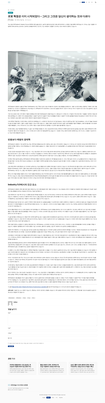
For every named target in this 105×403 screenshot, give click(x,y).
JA (86, 2)
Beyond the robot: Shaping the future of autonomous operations (29, 287)
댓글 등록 (11, 346)
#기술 (29, 297)
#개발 (24, 297)
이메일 (10, 333)
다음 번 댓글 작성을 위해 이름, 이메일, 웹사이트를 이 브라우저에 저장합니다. (26, 343)
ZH (89, 2)
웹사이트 (10, 338)
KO (83, 2)
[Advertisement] (52, 40)
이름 (9, 328)
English (44, 397)
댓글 (9, 312)
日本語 (53, 397)
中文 (57, 397)
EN (80, 2)
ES (91, 2)
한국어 (48, 397)
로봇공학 (12, 10)
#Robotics (18, 297)
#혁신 (33, 297)
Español (61, 397)
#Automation (11, 297)
